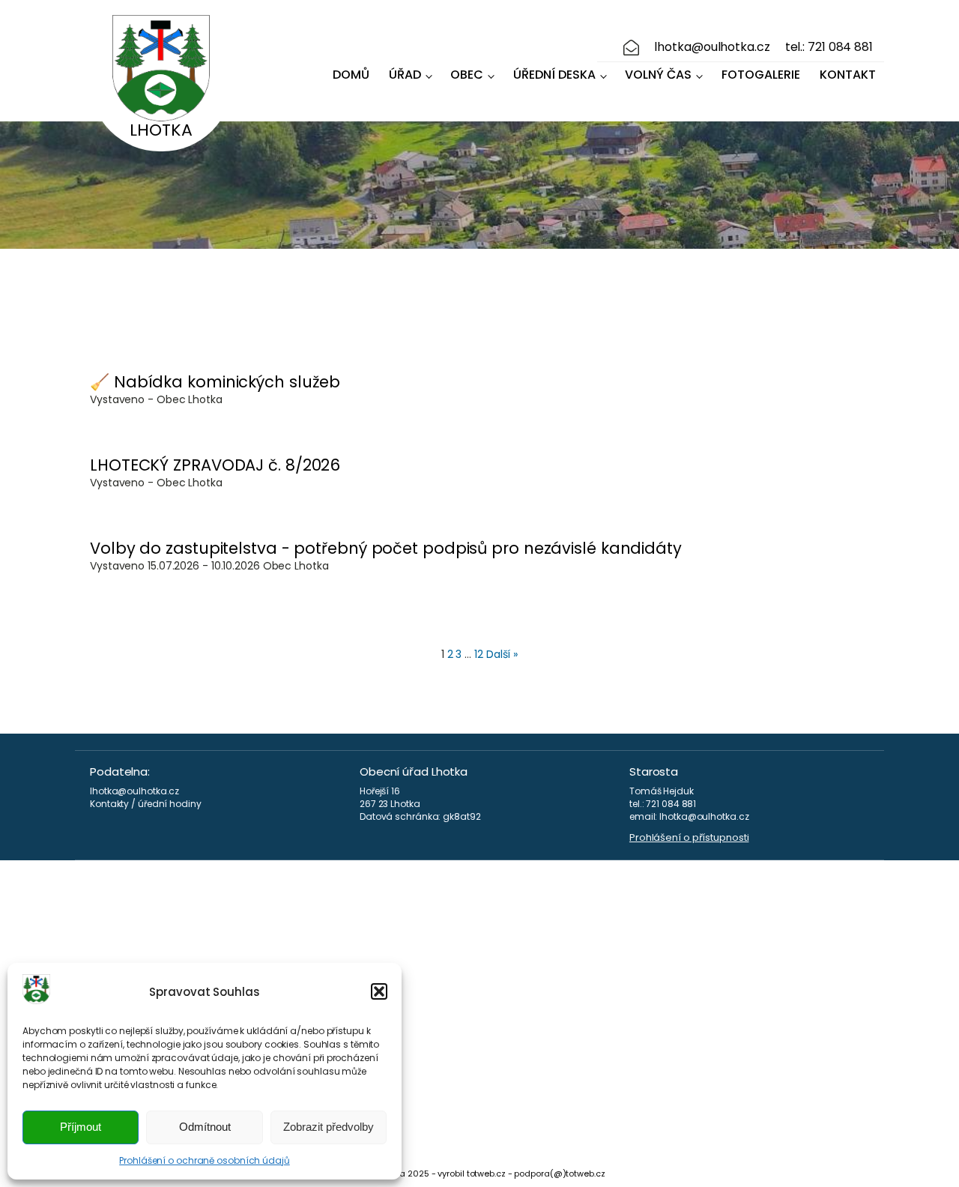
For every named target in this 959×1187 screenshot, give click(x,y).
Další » (502, 654)
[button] (379, 991)
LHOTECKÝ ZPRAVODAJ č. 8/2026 (215, 465)
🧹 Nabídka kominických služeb (215, 382)
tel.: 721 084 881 (829, 47)
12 (478, 654)
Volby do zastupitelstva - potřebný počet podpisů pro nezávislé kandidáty (386, 548)
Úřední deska (554, 74)
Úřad (405, 74)
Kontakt (848, 74)
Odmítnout (205, 1126)
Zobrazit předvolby (328, 1126)
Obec (466, 74)
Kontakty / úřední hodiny (146, 804)
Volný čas (658, 74)
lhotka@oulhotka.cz (711, 47)
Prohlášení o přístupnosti (689, 838)
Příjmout (80, 1126)
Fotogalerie (760, 74)
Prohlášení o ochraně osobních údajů (204, 1160)
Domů (351, 74)
